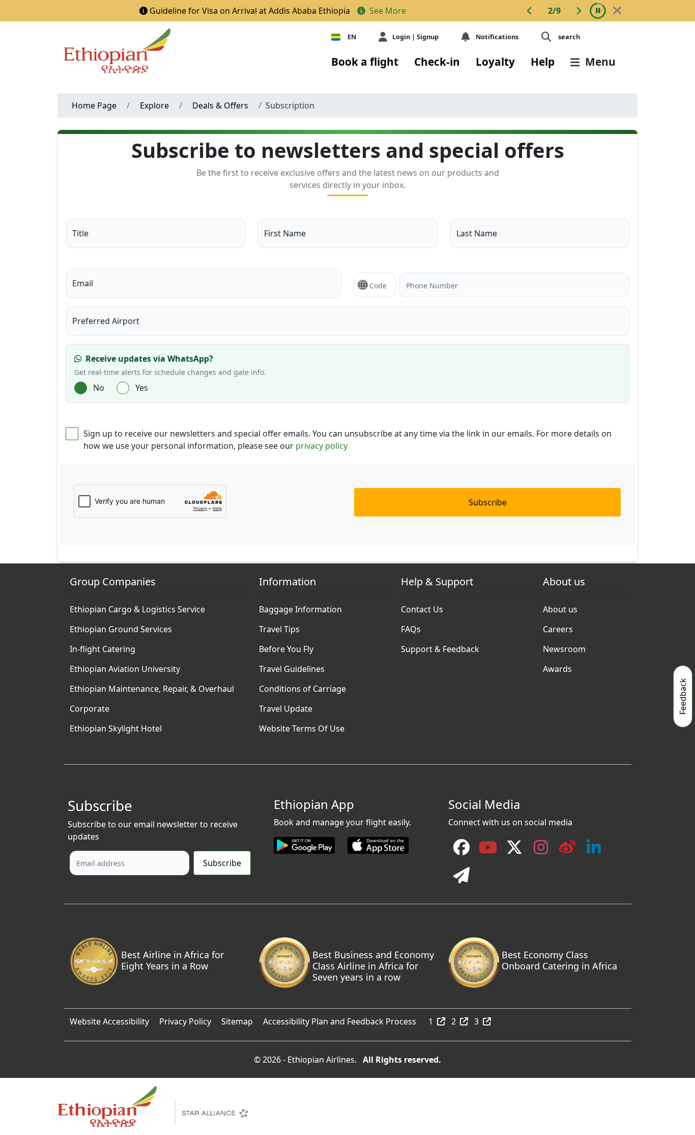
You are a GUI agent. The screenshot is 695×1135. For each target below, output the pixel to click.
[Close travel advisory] (617, 11)
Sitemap (237, 1019)
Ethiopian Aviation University (125, 666)
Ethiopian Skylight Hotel (116, 726)
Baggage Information (300, 607)
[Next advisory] (578, 11)
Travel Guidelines (292, 666)
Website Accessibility (109, 1019)
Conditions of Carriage (302, 686)
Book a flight (364, 62)
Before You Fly (286, 646)
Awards (557, 666)
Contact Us (422, 607)
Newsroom (564, 646)
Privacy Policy (185, 1019)
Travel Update (285, 706)
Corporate (89, 706)
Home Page (94, 105)
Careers (558, 627)
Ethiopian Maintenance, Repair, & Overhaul (152, 686)
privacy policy (321, 445)
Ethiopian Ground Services (121, 627)
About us (560, 607)
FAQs (411, 627)
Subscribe (488, 502)
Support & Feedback (440, 646)
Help (543, 62)
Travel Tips (279, 627)
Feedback (682, 696)
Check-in (437, 62)
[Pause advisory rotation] (598, 11)
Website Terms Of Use (301, 726)
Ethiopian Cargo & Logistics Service (137, 607)
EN (351, 36)
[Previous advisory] (530, 11)
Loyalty (495, 62)
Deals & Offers (220, 105)
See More (386, 10)
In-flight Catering (102, 646)
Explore (154, 105)
